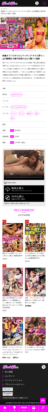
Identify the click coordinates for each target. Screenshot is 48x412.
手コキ (21, 113)
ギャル (13, 113)
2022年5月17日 (16, 95)
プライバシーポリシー (14, 384)
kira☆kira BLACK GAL (18, 107)
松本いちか (6, 357)
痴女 (36, 113)
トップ (3, 9)
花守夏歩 (28, 306)
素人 (12, 118)
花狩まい (16, 357)
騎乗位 (29, 113)
